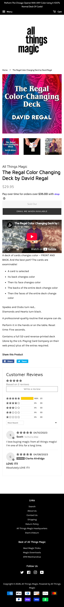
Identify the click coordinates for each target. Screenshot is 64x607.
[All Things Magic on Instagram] (35, 573)
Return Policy (32, 524)
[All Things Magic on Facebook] (28, 573)
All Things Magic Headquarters (32, 528)
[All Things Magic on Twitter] (22, 573)
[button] (32, 211)
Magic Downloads (32, 552)
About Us (32, 511)
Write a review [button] (32, 388)
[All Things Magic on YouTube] (42, 573)
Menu (9, 11)
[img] (24, 432)
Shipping (32, 519)
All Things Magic (30, 584)
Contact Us (32, 515)
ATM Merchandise (32, 557)
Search (32, 506)
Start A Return (32, 532)
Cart (59, 11)
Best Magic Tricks (32, 548)
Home (5, 70)
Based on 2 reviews (17, 384)
